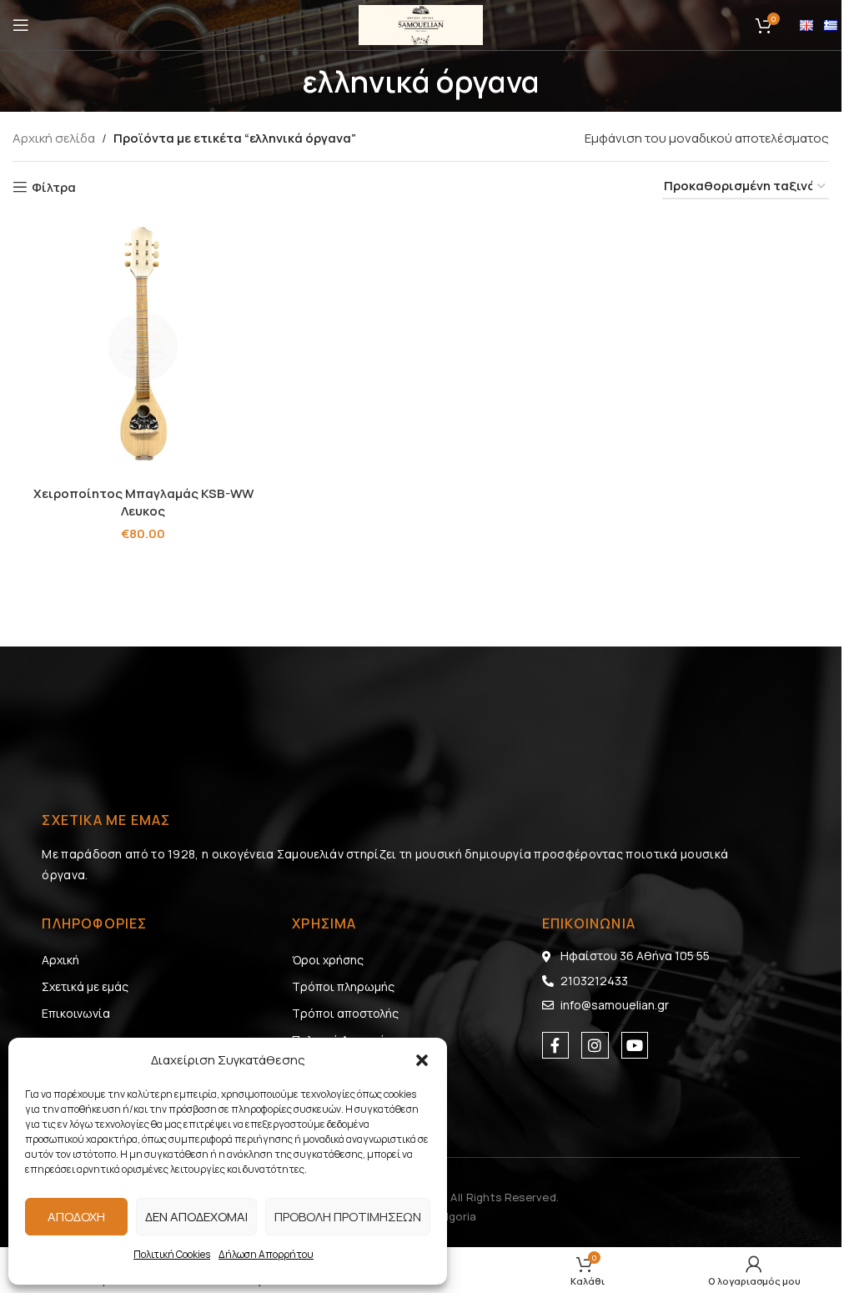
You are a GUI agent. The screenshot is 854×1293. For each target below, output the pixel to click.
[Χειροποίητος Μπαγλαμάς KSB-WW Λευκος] (143, 346)
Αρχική (60, 960)
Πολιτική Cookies (171, 1254)
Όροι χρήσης (328, 960)
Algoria (457, 1216)
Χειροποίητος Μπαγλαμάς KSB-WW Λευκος (143, 502)
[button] (422, 1060)
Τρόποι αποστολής (345, 1013)
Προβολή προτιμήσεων (347, 1216)
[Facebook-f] (555, 1045)
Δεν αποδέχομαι (196, 1216)
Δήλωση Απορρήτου (266, 1254)
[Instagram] (594, 1045)
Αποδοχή (76, 1216)
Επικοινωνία (76, 1013)
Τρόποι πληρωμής (343, 986)
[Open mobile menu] (21, 25)
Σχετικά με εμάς (85, 986)
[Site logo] (421, 24)
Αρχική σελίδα (54, 138)
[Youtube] (634, 1045)
